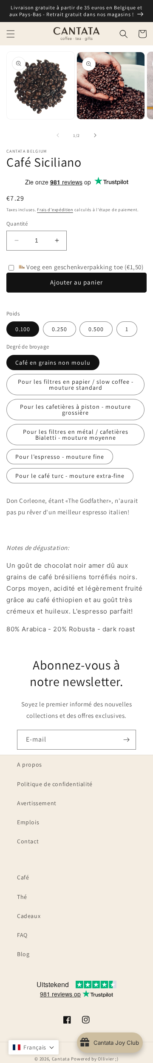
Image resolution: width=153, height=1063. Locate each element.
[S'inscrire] (126, 740)
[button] (10, 34)
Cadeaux (28, 916)
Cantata (61, 1059)
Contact (28, 841)
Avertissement (37, 803)
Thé (22, 897)
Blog (23, 954)
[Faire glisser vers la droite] (95, 135)
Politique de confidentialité (55, 784)
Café (23, 877)
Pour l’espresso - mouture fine (59, 456)
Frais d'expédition (55, 209)
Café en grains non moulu (53, 362)
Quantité (17, 223)
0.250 (59, 329)
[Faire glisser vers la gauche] (57, 135)
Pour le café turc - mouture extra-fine (70, 476)
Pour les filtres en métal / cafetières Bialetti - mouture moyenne (75, 434)
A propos (29, 764)
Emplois (28, 822)
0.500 (96, 329)
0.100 (22, 329)
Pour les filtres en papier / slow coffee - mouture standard (75, 384)
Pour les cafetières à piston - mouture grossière (75, 409)
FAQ (22, 935)
